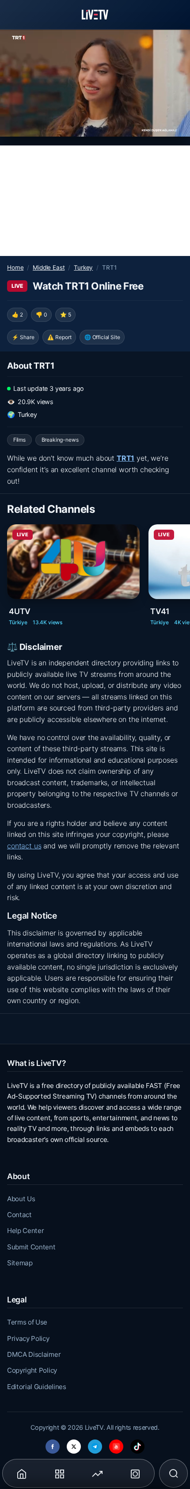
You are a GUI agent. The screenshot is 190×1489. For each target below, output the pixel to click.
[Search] (174, 1473)
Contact (19, 1214)
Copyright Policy (32, 1370)
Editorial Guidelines (36, 1386)
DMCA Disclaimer (34, 1354)
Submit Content (31, 1247)
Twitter (74, 1444)
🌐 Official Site (102, 337)
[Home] (95, 14)
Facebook (53, 1444)
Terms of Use (27, 1322)
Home (15, 267)
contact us (24, 845)
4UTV (19, 611)
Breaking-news (60, 439)
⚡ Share (23, 337)
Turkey (83, 267)
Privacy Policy (28, 1338)
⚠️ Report (59, 337)
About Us (21, 1199)
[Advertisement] (95, 200)
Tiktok (137, 1444)
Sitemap (20, 1263)
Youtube (116, 1444)
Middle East (49, 267)
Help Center (25, 1230)
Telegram (95, 1444)
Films (19, 439)
